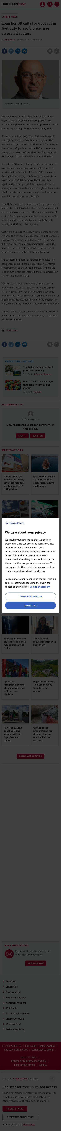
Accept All (30, 605)
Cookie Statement (40, 586)
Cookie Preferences (30, 596)
